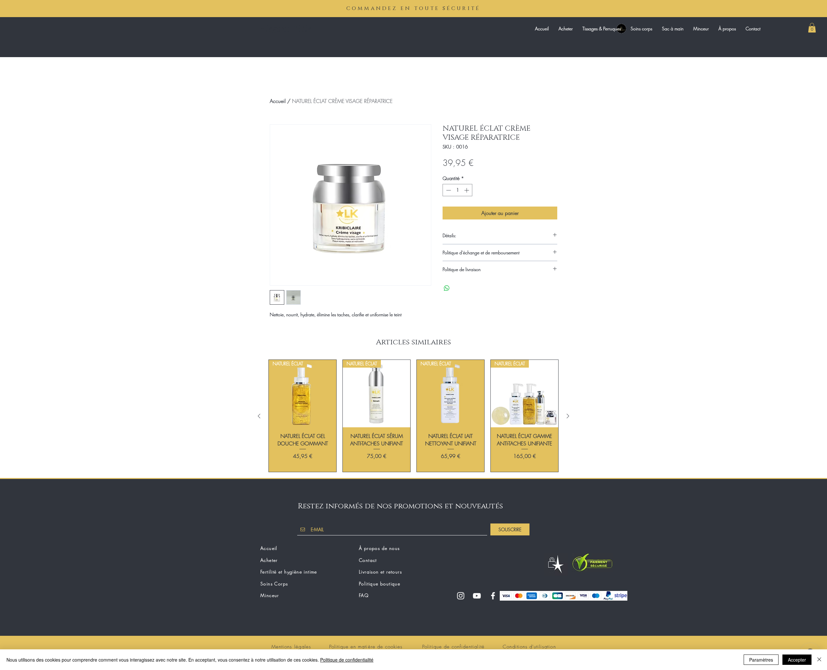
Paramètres (761, 659)
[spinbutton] (457, 190)
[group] (413, 415)
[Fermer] (819, 660)
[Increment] (467, 190)
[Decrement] (448, 190)
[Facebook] (493, 596)
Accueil (278, 101)
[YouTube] (477, 596)
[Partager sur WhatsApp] (447, 288)
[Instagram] (461, 596)
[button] (812, 28)
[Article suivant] (568, 416)
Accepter (797, 659)
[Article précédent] (259, 416)
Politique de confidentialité (346, 659)
